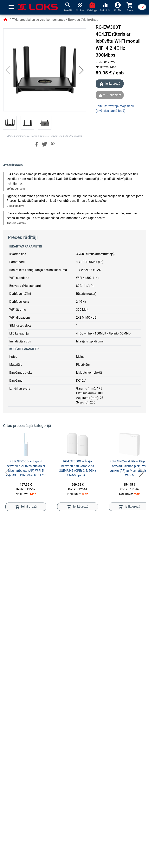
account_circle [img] (117, 5)
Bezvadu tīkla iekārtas (83, 20)
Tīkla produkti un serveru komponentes (38, 20)
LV (142, 7)
